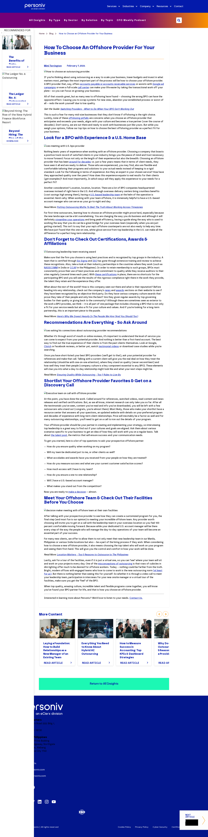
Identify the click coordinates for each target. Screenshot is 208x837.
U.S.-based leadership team (105, 195)
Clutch (47, 346)
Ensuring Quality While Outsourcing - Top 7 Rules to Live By (89, 375)
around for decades (80, 162)
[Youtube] (54, 802)
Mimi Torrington (53, 66)
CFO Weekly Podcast (131, 20)
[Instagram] (47, 802)
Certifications (178, 827)
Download (12, 141)
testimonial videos (109, 346)
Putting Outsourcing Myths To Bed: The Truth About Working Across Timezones (100, 207)
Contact (178, 6)
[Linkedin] (39, 802)
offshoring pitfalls (79, 118)
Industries (128, 6)
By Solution (89, 20)
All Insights (37, 20)
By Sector (71, 20)
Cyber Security (160, 827)
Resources (162, 6)
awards (120, 290)
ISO (95, 261)
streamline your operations (70, 220)
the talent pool (59, 435)
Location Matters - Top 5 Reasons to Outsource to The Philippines (92, 555)
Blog (51, 34)
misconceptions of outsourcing (115, 564)
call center (83, 87)
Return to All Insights (104, 683)
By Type (54, 20)
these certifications (106, 274)
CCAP (73, 268)
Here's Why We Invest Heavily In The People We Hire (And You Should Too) (97, 316)
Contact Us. (136, 598)
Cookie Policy (124, 827)
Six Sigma (82, 261)
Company (145, 6)
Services (112, 6)
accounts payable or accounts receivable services (107, 84)
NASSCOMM (51, 268)
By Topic (107, 20)
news (108, 290)
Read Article (53, 663)
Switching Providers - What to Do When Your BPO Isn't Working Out (97, 109)
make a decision (77, 492)
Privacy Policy (141, 827)
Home (42, 34)
